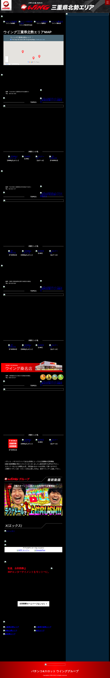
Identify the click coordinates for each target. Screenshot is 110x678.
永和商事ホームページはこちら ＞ (33, 604)
